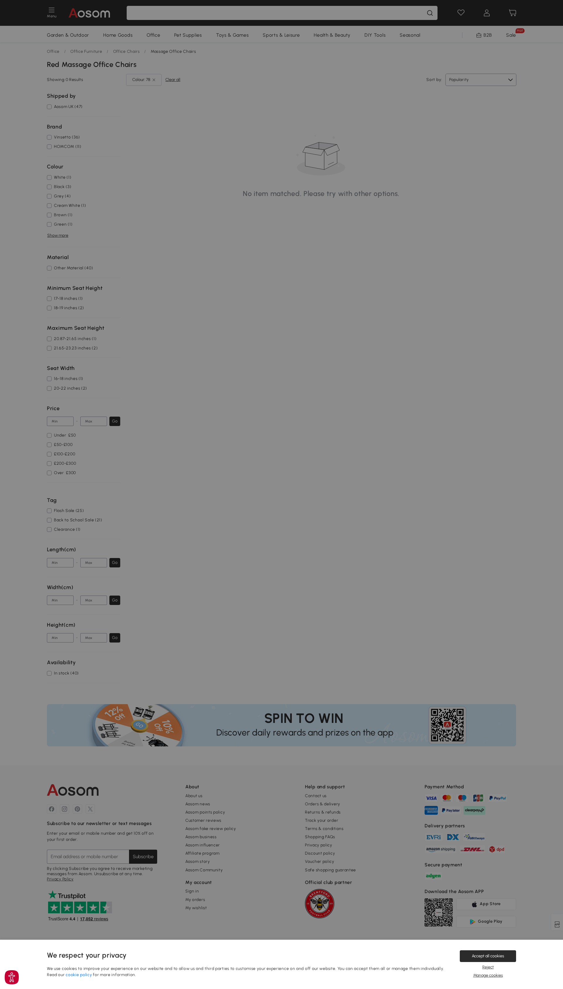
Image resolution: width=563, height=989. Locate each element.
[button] (12, 977)
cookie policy (79, 974)
